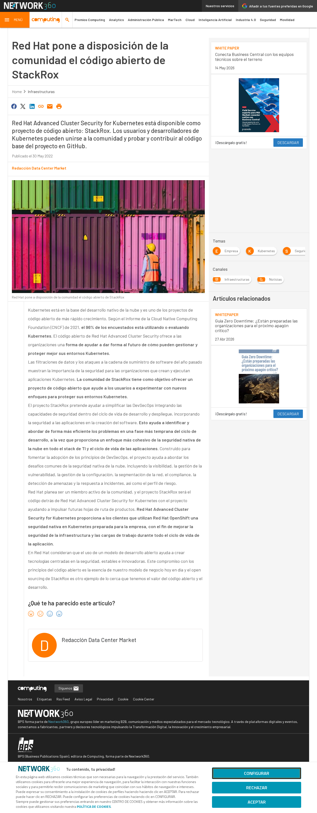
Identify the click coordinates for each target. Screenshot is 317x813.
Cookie (123, 699)
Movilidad (287, 20)
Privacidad (105, 699)
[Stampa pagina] (59, 106)
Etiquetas (44, 699)
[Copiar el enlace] (41, 106)
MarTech (175, 20)
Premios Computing (90, 20)
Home (17, 91)
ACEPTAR (257, 802)
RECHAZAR (256, 787)
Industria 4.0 (246, 20)
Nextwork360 (58, 721)
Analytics (116, 20)
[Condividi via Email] (50, 106)
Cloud (190, 20)
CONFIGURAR (256, 773)
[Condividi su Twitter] (23, 106)
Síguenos (65, 688)
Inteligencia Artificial (215, 20)
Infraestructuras (41, 91)
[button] (15, 20)
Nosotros (25, 699)
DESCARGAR (288, 142)
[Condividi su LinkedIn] (32, 106)
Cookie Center (143, 699)
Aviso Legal (83, 699)
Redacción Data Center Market (39, 168)
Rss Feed (63, 699)
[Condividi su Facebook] (14, 106)
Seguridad (268, 20)
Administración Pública (146, 20)
